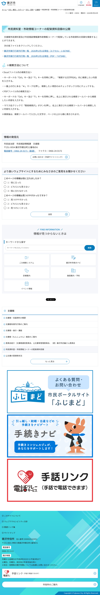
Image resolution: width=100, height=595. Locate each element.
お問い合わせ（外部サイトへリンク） (48, 157)
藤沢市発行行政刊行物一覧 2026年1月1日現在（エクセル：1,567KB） (37, 50)
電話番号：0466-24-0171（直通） (20, 150)
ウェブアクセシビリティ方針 (16, 521)
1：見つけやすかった (17, 199)
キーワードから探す (16, 242)
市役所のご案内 (50, 584)
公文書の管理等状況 (14, 355)
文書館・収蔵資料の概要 (16, 317)
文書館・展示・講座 (14, 330)
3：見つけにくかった (17, 207)
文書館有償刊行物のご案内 (17, 324)
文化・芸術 (29, 9)
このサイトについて (12, 515)
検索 (89, 247)
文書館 (37, 9)
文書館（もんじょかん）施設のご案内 (21, 336)
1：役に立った (14, 182)
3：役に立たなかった (17, 190)
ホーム (4, 9)
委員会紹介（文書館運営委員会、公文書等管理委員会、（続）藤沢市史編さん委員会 (40, 343)
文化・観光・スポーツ (16, 9)
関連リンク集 (9, 527)
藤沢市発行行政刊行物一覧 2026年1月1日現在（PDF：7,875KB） (35, 56)
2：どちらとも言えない (19, 186)
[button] (81, 3)
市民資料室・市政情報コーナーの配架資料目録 (25, 349)
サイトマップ (9, 532)
